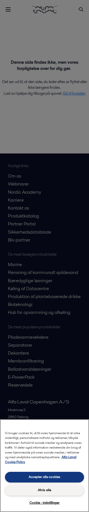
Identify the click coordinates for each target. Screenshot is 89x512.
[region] (44, 465)
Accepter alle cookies (44, 477)
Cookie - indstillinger (44, 502)
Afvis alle (44, 490)
